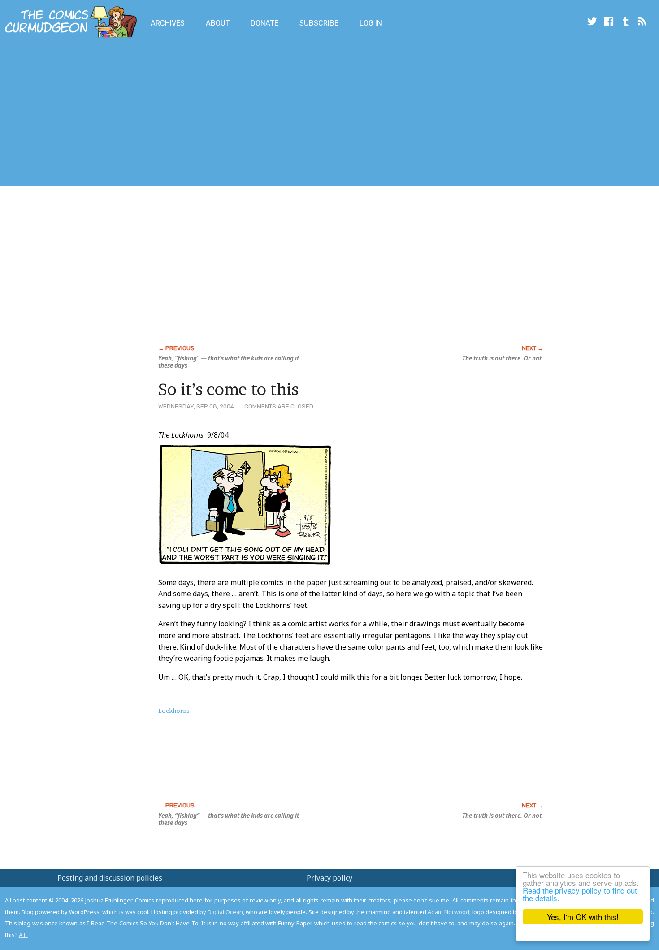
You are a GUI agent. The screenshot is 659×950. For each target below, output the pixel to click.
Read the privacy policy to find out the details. (580, 894)
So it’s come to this (228, 389)
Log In (371, 23)
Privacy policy (329, 878)
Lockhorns (174, 710)
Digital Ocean (225, 912)
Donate (264, 23)
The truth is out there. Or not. (502, 358)
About (218, 23)
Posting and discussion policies (109, 878)
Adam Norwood (448, 912)
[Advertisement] (163, 113)
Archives (168, 23)
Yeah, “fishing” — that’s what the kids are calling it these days (228, 361)
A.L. (23, 935)
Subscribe (318, 23)
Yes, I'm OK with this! (583, 916)
